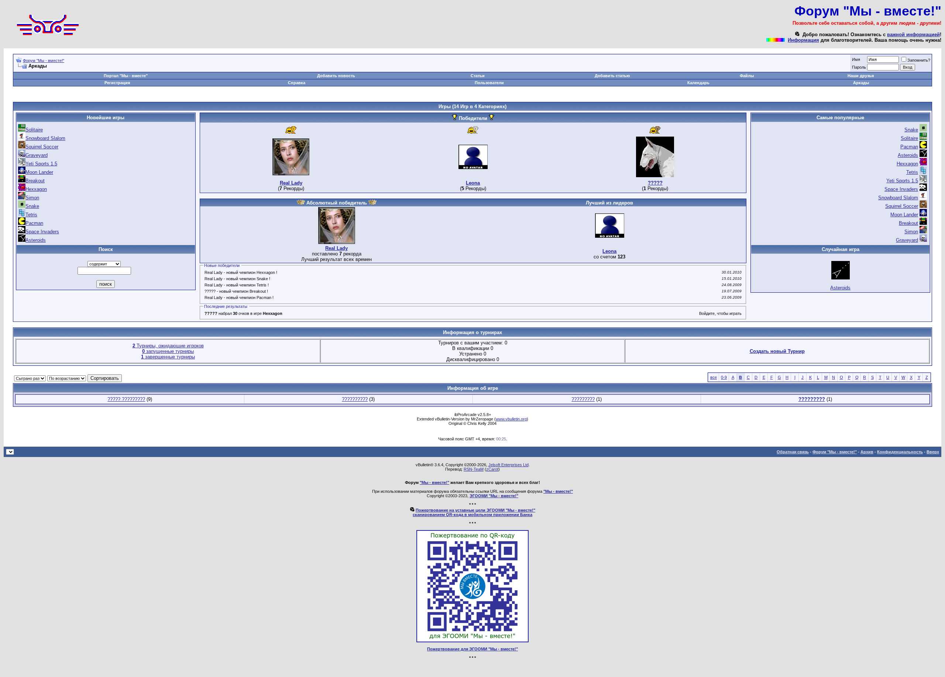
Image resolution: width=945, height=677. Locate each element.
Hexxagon (36, 189)
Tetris (31, 214)
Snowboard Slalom (45, 138)
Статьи (478, 75)
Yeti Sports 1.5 (41, 163)
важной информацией (913, 34)
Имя (856, 59)
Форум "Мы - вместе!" (43, 60)
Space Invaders (42, 231)
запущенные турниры (168, 351)
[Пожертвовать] (472, 641)
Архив (866, 452)
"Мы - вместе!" (434, 482)
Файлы (747, 75)
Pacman (34, 223)
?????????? (355, 399)
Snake (32, 206)
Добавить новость (336, 75)
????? (655, 183)
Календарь (698, 82)
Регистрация (117, 82)
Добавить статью (612, 75)
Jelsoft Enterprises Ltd (508, 465)
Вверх (933, 452)
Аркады (861, 82)
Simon (32, 197)
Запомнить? (918, 60)
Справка (296, 82)
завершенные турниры (168, 357)
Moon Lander (39, 172)
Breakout (35, 180)
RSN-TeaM (474, 469)
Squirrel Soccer (41, 147)
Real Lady (291, 183)
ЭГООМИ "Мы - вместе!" (494, 496)
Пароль (859, 67)
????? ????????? (126, 399)
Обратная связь (793, 452)
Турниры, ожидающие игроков (168, 345)
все (713, 377)
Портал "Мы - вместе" (126, 75)
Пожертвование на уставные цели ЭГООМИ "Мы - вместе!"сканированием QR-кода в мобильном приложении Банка (474, 512)
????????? (583, 399)
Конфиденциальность (900, 452)
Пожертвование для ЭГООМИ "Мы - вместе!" (472, 649)
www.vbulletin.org (511, 419)
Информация (803, 40)
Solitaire (34, 130)
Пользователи (489, 82)
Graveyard (36, 155)
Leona (473, 183)
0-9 (724, 377)
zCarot (492, 469)
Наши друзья (861, 75)
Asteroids (35, 240)
